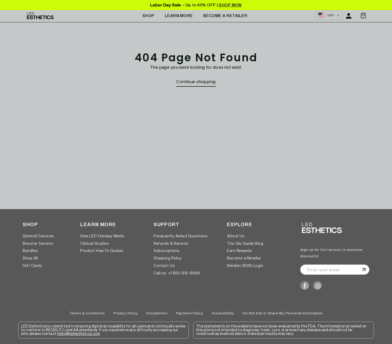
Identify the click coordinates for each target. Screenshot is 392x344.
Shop (148, 15)
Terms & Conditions (87, 313)
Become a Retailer (244, 258)
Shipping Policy (168, 258)
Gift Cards (32, 265)
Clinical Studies (94, 243)
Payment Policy (189, 313)
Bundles (30, 250)
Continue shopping (195, 81)
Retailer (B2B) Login (245, 265)
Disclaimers (157, 313)
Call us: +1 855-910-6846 (177, 273)
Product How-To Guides (102, 250)
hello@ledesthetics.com (78, 334)
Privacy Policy (126, 313)
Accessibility (223, 313)
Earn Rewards (239, 250)
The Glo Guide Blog (245, 243)
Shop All (30, 258)
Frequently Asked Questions (180, 236)
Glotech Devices (38, 236)
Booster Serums (38, 243)
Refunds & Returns (171, 243)
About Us (236, 236)
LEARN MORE (179, 15)
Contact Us (164, 265)
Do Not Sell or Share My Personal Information (283, 313)
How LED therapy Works (102, 236)
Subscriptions (167, 250)
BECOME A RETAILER (225, 15)
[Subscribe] (363, 269)
